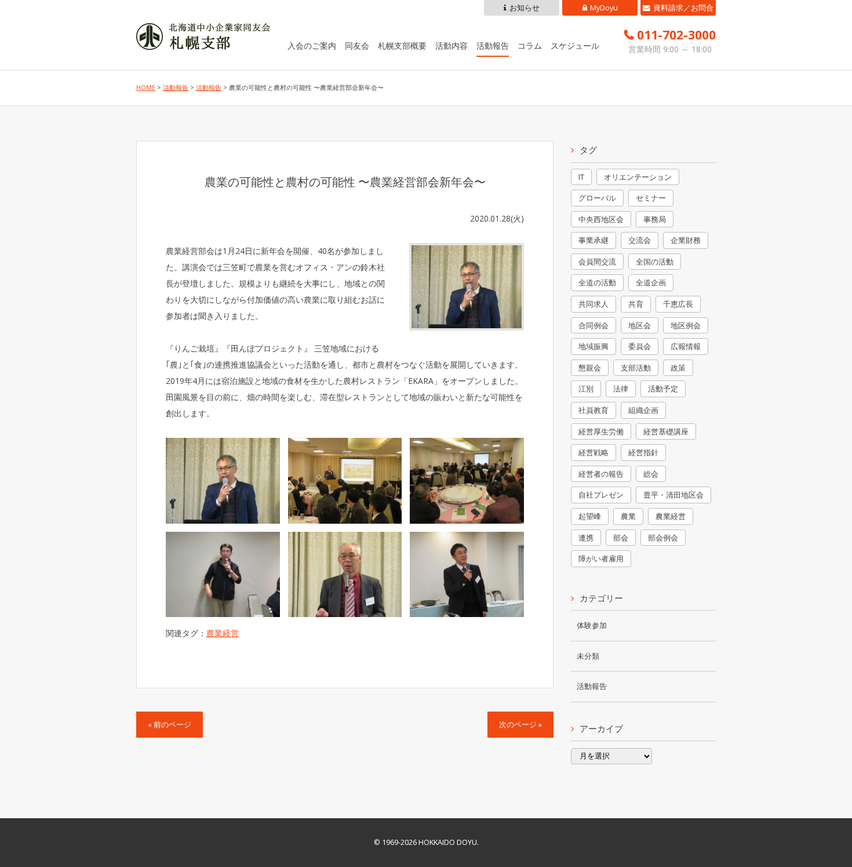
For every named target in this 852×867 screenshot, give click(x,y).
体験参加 (592, 625)
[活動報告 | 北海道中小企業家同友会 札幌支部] (203, 41)
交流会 (639, 240)
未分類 (588, 656)
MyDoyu (604, 8)
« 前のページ (169, 725)
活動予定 (663, 388)
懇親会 (589, 367)
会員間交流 (597, 261)
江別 (586, 388)
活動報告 (492, 45)
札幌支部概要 (402, 45)
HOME (145, 88)
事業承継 (593, 240)
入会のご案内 (311, 45)
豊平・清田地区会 (673, 494)
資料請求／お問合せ (683, 9)
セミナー (651, 198)
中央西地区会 (601, 219)
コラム (530, 45)
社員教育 (593, 410)
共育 (635, 304)
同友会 (357, 45)
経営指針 (643, 452)
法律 (620, 388)
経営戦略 (593, 452)
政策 (678, 367)
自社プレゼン (601, 494)
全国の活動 (654, 261)
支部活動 (636, 367)
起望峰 (589, 516)
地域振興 (593, 346)
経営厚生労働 (601, 431)
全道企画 (651, 282)
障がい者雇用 (601, 558)
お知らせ (524, 8)
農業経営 (222, 633)
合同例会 (593, 325)
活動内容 (451, 45)
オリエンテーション (638, 177)
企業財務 (686, 240)
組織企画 (643, 410)
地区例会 (686, 325)
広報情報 (686, 346)
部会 (620, 537)
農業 (628, 516)
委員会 (639, 346)
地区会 (639, 325)
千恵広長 (678, 304)
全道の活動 (597, 282)
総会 (650, 474)
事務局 (654, 219)
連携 (586, 537)
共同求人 (593, 304)
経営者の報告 (601, 474)
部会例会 (663, 537)
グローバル (597, 198)
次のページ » (520, 725)
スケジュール (575, 45)
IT (581, 177)
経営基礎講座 (666, 431)
